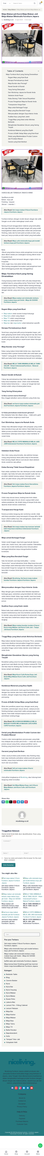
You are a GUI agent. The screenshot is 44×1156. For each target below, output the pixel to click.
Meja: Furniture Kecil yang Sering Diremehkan (22, 74)
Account (27, 1154)
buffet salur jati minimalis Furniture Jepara (20, 961)
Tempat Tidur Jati (13, 1039)
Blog (8, 977)
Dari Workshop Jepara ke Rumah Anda (21, 92)
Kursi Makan (11, 993)
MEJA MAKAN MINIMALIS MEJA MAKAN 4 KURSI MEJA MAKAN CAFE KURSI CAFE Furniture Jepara (20, 723)
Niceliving (24, 777)
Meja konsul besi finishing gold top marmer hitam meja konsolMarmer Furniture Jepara (21, 965)
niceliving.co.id (22, 821)
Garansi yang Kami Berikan (17, 142)
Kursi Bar (9, 987)
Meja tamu (7, 316)
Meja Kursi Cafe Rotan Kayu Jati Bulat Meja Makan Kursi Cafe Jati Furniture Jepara (20, 677)
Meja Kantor (10, 1015)
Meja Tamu (10, 1024)
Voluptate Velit (11, 1042)
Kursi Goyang (11, 990)
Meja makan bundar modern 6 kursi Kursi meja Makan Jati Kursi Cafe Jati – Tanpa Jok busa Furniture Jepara (21, 627)
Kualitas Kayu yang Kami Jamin (19, 116)
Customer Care (22, 1124)
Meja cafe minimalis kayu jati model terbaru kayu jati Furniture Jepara (32, 887)
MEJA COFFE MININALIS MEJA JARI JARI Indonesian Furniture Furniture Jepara (32, 921)
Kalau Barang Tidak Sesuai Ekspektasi (21, 98)
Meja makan (8, 313)
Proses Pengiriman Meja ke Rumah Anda (22, 101)
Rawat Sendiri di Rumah (16, 86)
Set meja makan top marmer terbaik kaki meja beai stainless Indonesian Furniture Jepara (22, 529)
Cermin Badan (11, 980)
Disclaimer (22, 1104)
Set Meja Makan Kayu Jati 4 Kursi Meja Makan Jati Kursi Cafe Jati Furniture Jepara (21, 787)
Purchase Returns (22, 1121)
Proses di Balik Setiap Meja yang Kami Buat (23, 133)
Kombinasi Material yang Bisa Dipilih (20, 130)
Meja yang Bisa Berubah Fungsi (19, 110)
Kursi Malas (10, 996)
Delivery (22, 1115)
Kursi (8, 984)
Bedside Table (11, 974)
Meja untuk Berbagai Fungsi (18, 107)
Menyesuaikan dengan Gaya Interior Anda (23, 113)
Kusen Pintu (10, 999)
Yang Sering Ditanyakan (16, 89)
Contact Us (22, 1101)
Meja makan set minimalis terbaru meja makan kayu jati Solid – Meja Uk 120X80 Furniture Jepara (21, 300)
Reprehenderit (11, 1033)
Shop (16, 1154)
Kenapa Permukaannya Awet (18, 80)
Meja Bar (9, 1011)
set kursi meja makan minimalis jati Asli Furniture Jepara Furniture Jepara (10, 921)
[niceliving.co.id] (22, 818)
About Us (22, 1098)
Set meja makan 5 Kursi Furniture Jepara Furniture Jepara (10, 887)
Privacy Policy (22, 1106)
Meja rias (7, 320)
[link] (3, 801)
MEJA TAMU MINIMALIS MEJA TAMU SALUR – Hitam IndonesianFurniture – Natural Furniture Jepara (22, 366)
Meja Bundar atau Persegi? (17, 83)
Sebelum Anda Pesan (15, 95)
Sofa (8, 1036)
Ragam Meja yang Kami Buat (18, 77)
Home (6, 1154)
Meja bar (7, 323)
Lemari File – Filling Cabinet (16, 1005)
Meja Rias (10, 1021)
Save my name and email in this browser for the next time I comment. (22, 859)
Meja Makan (11, 1018)
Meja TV (7, 318)
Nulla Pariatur (11, 1030)
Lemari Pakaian (12, 1008)
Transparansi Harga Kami (17, 104)
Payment (22, 1118)
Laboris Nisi (10, 1002)
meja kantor (17, 323)
